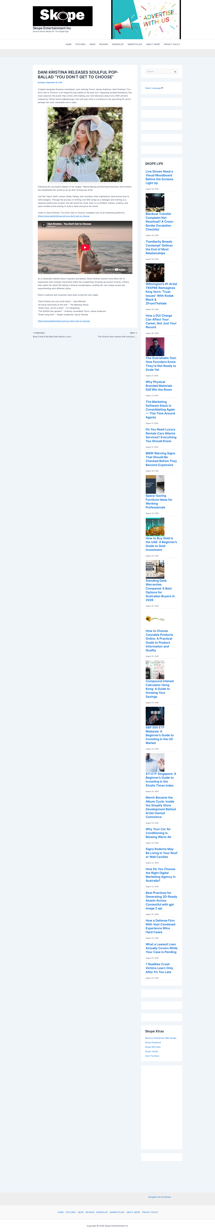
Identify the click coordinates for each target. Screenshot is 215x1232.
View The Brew (152, 1056)
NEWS (81, 1212)
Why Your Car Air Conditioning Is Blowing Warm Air (158, 833)
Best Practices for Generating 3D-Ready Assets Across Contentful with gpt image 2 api (161, 901)
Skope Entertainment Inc (52, 28)
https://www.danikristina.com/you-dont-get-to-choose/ (64, 321)
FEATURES (71, 1212)
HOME (61, 1212)
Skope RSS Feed (153, 1047)
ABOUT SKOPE (133, 1212)
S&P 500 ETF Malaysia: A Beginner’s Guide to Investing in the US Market (160, 735)
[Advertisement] (163, 1107)
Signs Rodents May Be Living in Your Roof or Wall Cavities (161, 853)
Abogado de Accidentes (159, 1197)
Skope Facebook (153, 1043)
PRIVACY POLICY (150, 1212)
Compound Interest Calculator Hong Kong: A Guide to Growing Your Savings (160, 689)
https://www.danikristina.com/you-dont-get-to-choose (63, 216)
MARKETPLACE (117, 1212)
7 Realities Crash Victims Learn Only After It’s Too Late (159, 968)
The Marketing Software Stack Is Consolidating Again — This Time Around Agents (160, 410)
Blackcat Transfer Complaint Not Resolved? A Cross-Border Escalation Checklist (160, 222)
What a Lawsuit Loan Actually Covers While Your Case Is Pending (162, 948)
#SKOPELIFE (102, 1212)
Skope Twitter (151, 1052)
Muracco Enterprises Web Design (160, 1038)
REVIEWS (90, 1212)
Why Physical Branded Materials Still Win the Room (159, 386)
